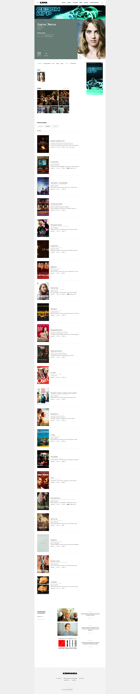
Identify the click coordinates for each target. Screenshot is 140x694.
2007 (63, 562)
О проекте (58, 678)
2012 (58, 458)
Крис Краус (53, 334)
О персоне (39, 63)
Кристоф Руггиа (54, 586)
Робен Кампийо (54, 229)
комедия (52, 164)
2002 (57, 583)
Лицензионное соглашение (70, 678)
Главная (38, 20)
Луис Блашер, (68, 565)
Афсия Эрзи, (70, 502)
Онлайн (40, 126)
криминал (62, 206)
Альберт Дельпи (75, 166)
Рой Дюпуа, (59, 355)
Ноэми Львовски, (63, 502)
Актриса (39, 28)
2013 (56, 436)
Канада (57, 248)
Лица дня (86, 2)
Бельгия (56, 290)
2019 (65, 142)
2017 (64, 226)
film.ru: (59, 147)
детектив (53, 248)
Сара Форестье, (62, 439)
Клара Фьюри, (65, 355)
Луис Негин (71, 355)
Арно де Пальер (54, 271)
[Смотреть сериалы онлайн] (70, 690)
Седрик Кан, (67, 480)
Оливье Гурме (74, 187)
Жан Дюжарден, (61, 166)
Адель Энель (54, 375)
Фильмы (63, 2)
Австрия (66, 332)
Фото (53, 63)
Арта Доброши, (70, 459)
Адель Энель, (69, 145)
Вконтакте (66, 680)
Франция (71, 143)
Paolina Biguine (75, 544)
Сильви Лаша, (71, 523)
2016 (57, 247)
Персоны (42, 20)
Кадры (57, 63)
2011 (70, 499)
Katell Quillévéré (54, 439)
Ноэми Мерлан (75, 145)
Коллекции (75, 2)
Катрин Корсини (54, 459)
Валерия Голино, (62, 145)
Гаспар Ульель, (60, 187)
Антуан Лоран (71, 418)
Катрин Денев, (66, 397)
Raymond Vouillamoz (55, 544)
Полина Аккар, (61, 565)
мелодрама (53, 143)
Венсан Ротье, (72, 313)
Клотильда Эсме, (63, 459)
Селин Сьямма (54, 145)
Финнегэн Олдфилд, (64, 313)
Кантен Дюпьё (54, 166)
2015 (59, 352)
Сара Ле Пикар (73, 480)
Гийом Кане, (60, 397)
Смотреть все (65, 88)
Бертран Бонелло (54, 313)
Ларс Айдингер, (60, 334)
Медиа (80, 2)
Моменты (40, 616)
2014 (64, 394)
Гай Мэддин (53, 250)
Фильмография (47, 63)
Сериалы (69, 2)
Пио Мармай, (69, 208)
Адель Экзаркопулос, (70, 271)
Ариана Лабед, (69, 250)
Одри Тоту (74, 208)
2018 (61, 184)
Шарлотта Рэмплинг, (61, 250)
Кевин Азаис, (65, 418)
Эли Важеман (54, 480)
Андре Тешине (54, 397)
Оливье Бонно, (69, 292)
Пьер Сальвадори (55, 208)
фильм (68, 142)
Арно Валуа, (72, 229)
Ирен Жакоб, (69, 544)
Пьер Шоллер (54, 187)
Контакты (81, 678)
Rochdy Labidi (75, 586)
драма (52, 185)
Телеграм (74, 680)
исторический (59, 143)
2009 (57, 541)
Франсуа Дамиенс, (70, 439)
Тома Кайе (53, 418)
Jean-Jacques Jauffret (55, 523)
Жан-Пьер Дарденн (55, 292)
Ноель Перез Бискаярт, (63, 229)
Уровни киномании (94, 2)
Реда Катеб (76, 459)
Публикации (73, 63)
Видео (62, 63)
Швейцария (56, 542)
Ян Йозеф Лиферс (74, 334)
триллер (52, 311)
